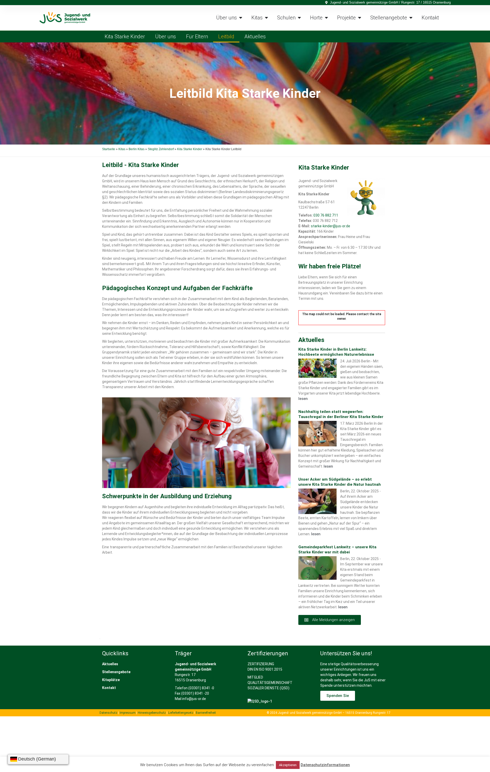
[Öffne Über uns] (240, 17)
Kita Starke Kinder (125, 36)
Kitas (121, 149)
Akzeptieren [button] (288, 765)
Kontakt (109, 688)
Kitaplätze (111, 680)
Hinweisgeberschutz (152, 713)
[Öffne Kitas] (266, 17)
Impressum (128, 713)
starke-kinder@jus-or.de (330, 226)
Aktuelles (255, 36)
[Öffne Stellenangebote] (410, 17)
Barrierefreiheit (206, 713)
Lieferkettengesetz (181, 713)
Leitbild (226, 36)
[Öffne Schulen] (299, 17)
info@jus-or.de (194, 699)
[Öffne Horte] (326, 17)
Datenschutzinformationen (325, 765)
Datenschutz (108, 713)
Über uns (165, 36)
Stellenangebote (116, 672)
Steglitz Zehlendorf (161, 149)
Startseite (108, 149)
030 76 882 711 (325, 215)
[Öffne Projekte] (359, 17)
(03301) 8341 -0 (201, 688)
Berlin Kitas (136, 149)
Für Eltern (197, 36)
